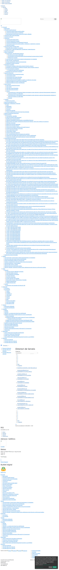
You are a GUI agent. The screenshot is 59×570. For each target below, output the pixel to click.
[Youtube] (19, 550)
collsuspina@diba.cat (21, 377)
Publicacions (5, 436)
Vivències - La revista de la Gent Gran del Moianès (13, 526)
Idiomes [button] (4, 7)
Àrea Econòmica (6, 497)
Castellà (6, 10)
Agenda (4, 434)
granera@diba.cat (21, 385)
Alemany (6, 12)
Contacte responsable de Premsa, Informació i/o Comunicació (16, 534)
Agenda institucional (7, 488)
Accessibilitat (35, 554)
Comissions (5, 481)
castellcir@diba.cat (21, 407)
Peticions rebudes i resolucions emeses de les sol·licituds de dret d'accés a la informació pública (23, 512)
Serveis (2, 501)
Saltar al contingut (6, 2)
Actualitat (3, 522)
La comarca (5, 515)
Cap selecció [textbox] (18, 353)
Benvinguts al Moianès (7, 519)
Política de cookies (36, 553)
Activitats (5, 524)
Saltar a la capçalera (6, 0)
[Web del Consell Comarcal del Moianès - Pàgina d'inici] (11, 21)
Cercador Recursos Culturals (9, 547)
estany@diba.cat (20, 381)
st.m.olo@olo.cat (21, 400)
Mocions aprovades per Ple (8, 492)
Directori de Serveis (7, 348)
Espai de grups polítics (7, 484)
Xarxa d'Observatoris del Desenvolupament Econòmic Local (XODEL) (17, 542)
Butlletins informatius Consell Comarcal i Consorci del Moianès (16, 527)
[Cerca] (55, 19)
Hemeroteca (5, 535)
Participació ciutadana (7, 487)
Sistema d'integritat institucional (10, 495)
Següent (6, 462)
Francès (6, 14)
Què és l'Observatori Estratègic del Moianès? (12, 538)
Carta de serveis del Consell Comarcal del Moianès (13, 503)
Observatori (3, 537)
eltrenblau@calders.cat (22, 403)
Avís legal (34, 552)
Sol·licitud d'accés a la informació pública (11, 510)
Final (18, 364)
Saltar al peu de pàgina (7, 3)
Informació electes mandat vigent (10, 483)
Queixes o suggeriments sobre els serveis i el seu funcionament (16, 506)
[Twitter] (9, 550)
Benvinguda (5, 476)
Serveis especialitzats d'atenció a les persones (12, 505)
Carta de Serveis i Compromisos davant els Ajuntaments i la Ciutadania (18, 502)
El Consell (3, 474)
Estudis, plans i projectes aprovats (10, 541)
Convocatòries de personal (8, 498)
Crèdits (33, 557)
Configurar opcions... (40, 567)
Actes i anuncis (6, 490)
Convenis (5, 491)
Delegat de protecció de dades (9, 499)
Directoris (5, 345)
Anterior (2, 462)
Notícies (4, 433)
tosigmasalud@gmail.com (23, 370)
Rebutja (50, 567)
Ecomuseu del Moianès (8, 520)
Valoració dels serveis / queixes (9, 509)
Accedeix (2, 446)
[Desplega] (9, 345)
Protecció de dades (36, 550)
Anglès (5, 11)
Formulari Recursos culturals (9, 548)
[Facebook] (14, 550)
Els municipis (5, 516)
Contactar (3, 5)
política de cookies (46, 564)
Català (5, 8)
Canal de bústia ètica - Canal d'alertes (11, 508)
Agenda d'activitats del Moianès (9, 531)
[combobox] (26, 353)
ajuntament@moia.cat (22, 388)
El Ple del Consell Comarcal (8, 477)
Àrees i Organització (7, 485)
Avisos (4, 432)
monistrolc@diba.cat (21, 392)
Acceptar (54, 567)
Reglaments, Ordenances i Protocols (10, 494)
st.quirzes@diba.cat (21, 396)
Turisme (2, 517)
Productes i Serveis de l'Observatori (10, 540)
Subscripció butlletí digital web (9, 530)
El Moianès (3, 513)
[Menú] (1, 25)
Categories (17, 351)
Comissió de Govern (7, 480)
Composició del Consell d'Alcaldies (10, 478)
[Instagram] (24, 550)
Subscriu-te (3, 472)
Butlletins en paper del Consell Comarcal (11, 528)
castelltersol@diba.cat (22, 374)
